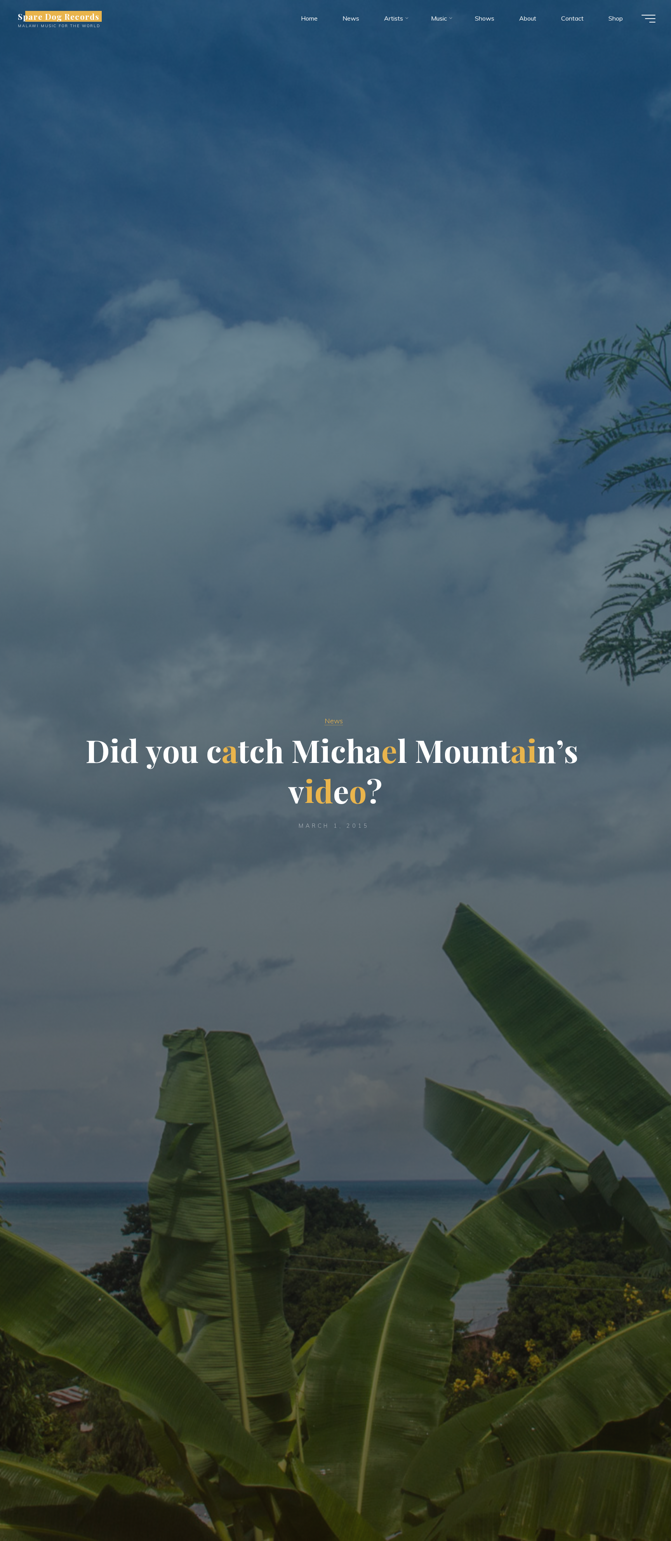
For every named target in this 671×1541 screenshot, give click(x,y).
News (334, 720)
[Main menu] (648, 19)
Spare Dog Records (58, 16)
